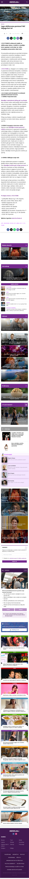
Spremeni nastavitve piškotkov (14, 860)
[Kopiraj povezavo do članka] (21, 38)
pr (24, 223)
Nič (15, 223)
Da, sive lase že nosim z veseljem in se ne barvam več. (14, 594)
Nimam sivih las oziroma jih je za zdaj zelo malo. (14, 605)
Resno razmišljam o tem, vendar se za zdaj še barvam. (15, 598)
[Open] (3, 2)
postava (12, 223)
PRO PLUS (22, 854)
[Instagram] (16, 834)
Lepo (2, 223)
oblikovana (6, 223)
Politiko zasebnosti (22, 558)
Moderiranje (11, 857)
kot (21, 223)
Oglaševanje (7, 854)
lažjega (18, 223)
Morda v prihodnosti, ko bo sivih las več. (14, 600)
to (23, 223)
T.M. (6, 33)
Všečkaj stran (15, 629)
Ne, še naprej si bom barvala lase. (12, 603)
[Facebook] (8, 38)
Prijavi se (14, 561)
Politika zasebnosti (10, 863)
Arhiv (25, 570)
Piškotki (18, 857)
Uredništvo (15, 854)
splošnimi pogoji (13, 558)
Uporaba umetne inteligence (14, 869)
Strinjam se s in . (15, 558)
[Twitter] (11, 38)
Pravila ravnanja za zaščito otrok (14, 866)
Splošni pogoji (20, 863)
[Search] (27, 2)
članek (2, 225)
